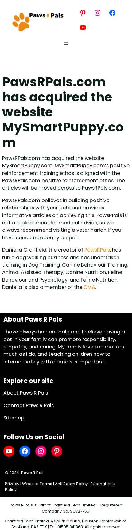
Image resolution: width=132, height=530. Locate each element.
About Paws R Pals (25, 392)
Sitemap (14, 417)
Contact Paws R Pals (28, 405)
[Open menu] (66, 44)
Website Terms (37, 484)
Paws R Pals (33, 473)
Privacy (12, 484)
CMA (89, 287)
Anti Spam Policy (71, 484)
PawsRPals (97, 249)
